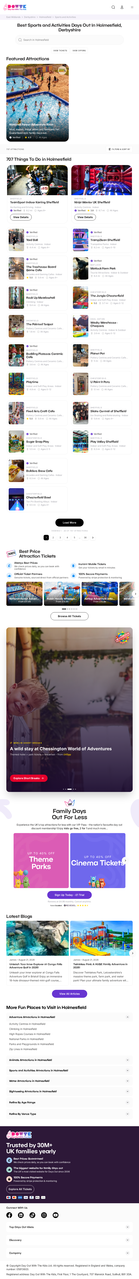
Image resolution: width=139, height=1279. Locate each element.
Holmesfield (45, 17)
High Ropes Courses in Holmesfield (29, 1033)
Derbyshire (29, 17)
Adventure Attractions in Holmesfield (32, 1017)
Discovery (15, 1239)
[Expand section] (128, 1060)
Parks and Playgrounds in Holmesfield (31, 1044)
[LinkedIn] (21, 1215)
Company (15, 1252)
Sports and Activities (65, 17)
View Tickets (60, 50)
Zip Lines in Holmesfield (23, 1049)
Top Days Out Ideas (21, 1226)
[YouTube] (55, 1215)
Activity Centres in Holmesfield (27, 1023)
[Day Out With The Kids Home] (15, 7)
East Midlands (13, 17)
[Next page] (93, 537)
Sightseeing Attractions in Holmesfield (33, 1091)
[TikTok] (32, 1215)
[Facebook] (9, 1215)
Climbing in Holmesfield (23, 1028)
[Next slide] (125, 860)
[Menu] (132, 7)
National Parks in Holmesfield (26, 1039)
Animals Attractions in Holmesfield (30, 1059)
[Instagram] (44, 1215)
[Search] (113, 7)
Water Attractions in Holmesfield (29, 1080)
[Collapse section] (128, 1017)
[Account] (122, 7)
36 (85, 537)
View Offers (79, 50)
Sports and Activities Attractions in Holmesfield (38, 1070)
